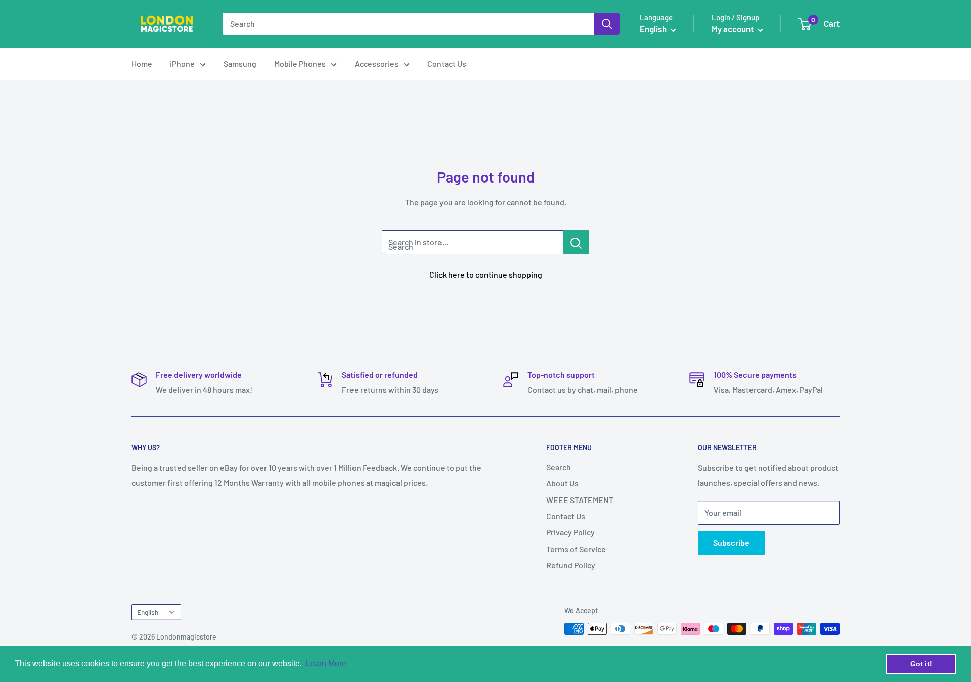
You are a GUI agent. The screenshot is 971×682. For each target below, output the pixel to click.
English (147, 612)
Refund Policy (570, 565)
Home (141, 63)
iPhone (182, 63)
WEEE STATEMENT (579, 500)
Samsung (240, 63)
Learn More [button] (325, 663)
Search (558, 467)
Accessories (377, 63)
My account (733, 29)
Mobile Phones (300, 63)
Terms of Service (576, 549)
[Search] (607, 24)
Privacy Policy (570, 532)
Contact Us (446, 63)
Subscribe (731, 543)
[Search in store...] (576, 242)
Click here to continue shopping (485, 274)
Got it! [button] (921, 664)
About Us (562, 483)
